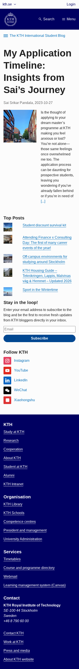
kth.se (7, 4)
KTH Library (13, 504)
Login (71, 4)
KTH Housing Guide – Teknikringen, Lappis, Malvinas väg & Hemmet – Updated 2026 (47, 276)
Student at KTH (15, 467)
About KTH (12, 458)
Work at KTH (13, 642)
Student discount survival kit (44, 225)
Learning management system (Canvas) (35, 585)
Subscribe (39, 338)
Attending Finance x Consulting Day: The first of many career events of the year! (47, 243)
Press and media (17, 650)
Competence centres (20, 521)
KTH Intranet (13, 484)
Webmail (10, 576)
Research (11, 440)
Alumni (9, 475)
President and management (25, 530)
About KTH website (19, 659)
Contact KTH (14, 633)
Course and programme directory (29, 568)
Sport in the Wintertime (40, 290)
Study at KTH (14, 432)
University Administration (23, 539)
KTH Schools (14, 513)
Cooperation (13, 449)
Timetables (12, 559)
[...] (43, 201)
